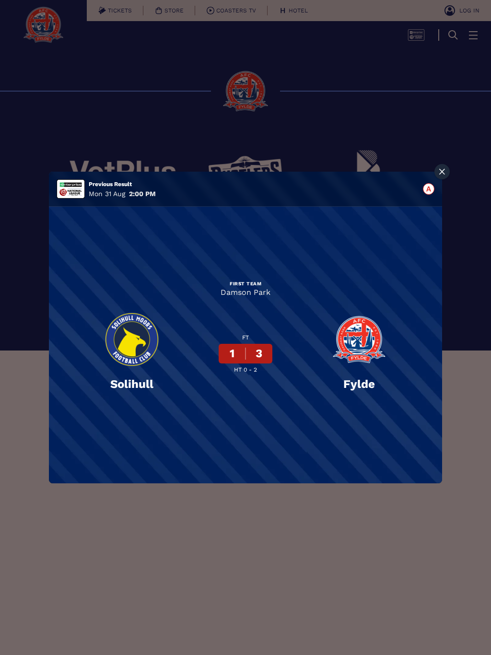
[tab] (429, 189)
